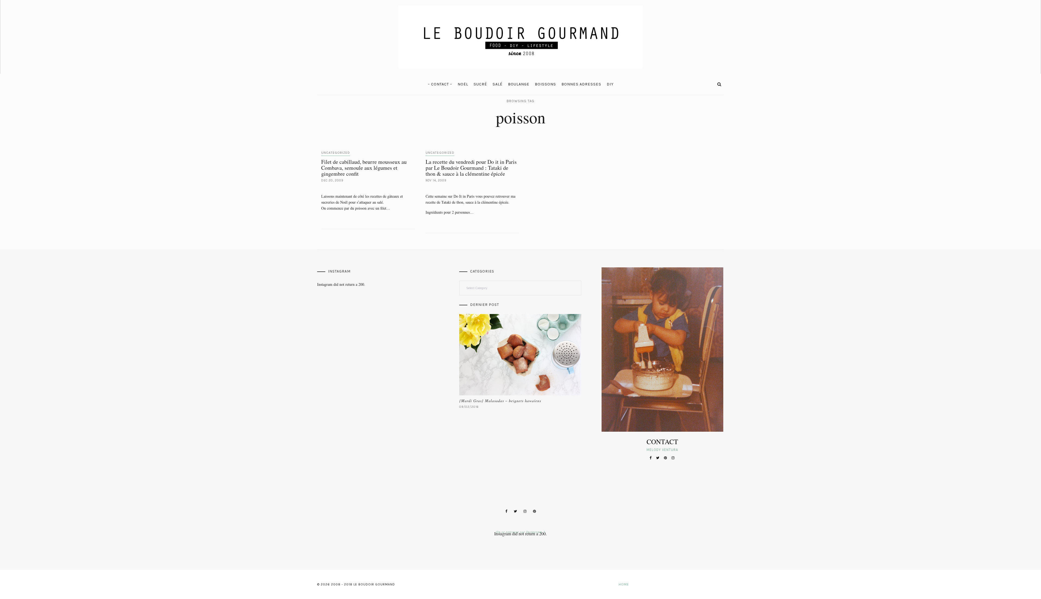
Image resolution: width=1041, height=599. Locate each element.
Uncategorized (335, 153)
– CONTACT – (440, 84)
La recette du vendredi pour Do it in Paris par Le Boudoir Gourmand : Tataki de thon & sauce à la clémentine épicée (471, 167)
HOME (624, 584)
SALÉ (498, 84)
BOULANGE (518, 84)
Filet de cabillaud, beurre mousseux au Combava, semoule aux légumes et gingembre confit (364, 167)
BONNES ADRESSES (581, 84)
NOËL (463, 84)
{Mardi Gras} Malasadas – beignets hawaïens (500, 400)
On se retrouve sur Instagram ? (520, 532)
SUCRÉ (480, 84)
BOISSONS (545, 84)
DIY (610, 84)
